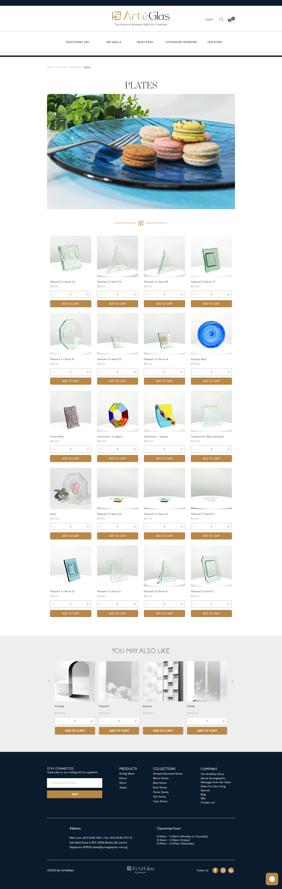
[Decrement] (53, 294)
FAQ (203, 798)
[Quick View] (70, 256)
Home (50, 67)
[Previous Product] (49, 681)
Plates (87, 67)
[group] (141, 698)
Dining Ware (75, 67)
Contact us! (208, 802)
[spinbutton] (70, 294)
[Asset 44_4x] (215, 870)
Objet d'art (61, 67)
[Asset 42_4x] (231, 870)
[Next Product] (232, 681)
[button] (231, 19)
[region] (77, 43)
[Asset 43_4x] (223, 870)
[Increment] (88, 294)
